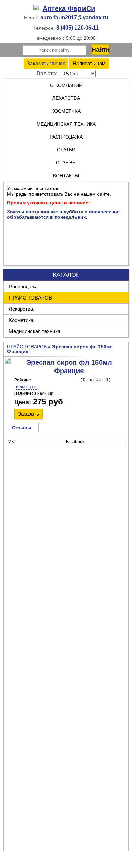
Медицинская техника (34, 331)
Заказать (28, 414)
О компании (66, 85)
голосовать (26, 386)
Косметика (21, 320)
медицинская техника (66, 124)
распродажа (66, 137)
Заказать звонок (46, 63)
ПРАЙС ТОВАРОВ (30, 298)
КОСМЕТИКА (66, 111)
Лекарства (66, 98)
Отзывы (66, 162)
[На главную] (66, 9)
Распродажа (23, 286)
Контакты (66, 175)
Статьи (66, 149)
